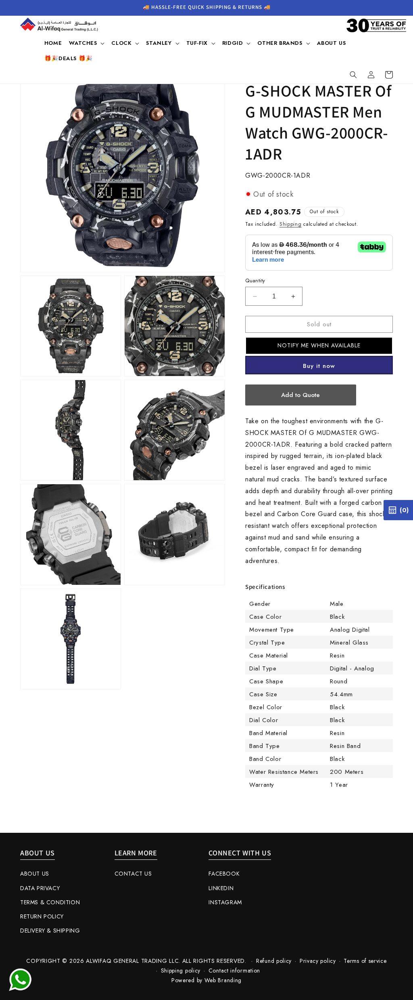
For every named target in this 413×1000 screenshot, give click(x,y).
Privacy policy (318, 961)
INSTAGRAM (225, 902)
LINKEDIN (221, 888)
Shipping (291, 224)
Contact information (234, 970)
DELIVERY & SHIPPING (50, 930)
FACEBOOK (224, 874)
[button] (86, 43)
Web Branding (223, 980)
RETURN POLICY (42, 916)
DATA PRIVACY (40, 888)
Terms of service (365, 961)
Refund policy (274, 961)
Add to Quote (300, 395)
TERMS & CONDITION (50, 902)
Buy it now (319, 365)
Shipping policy (181, 970)
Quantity (255, 280)
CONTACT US (133, 874)
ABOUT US (34, 874)
